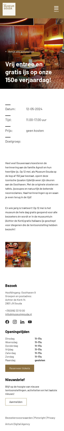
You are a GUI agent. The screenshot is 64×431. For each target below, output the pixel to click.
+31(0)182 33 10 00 (15, 310)
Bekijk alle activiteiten (21, 51)
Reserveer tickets (19, 368)
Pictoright (40, 417)
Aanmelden (15, 401)
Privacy (51, 417)
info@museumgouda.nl (18, 314)
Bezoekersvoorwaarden (19, 417)
